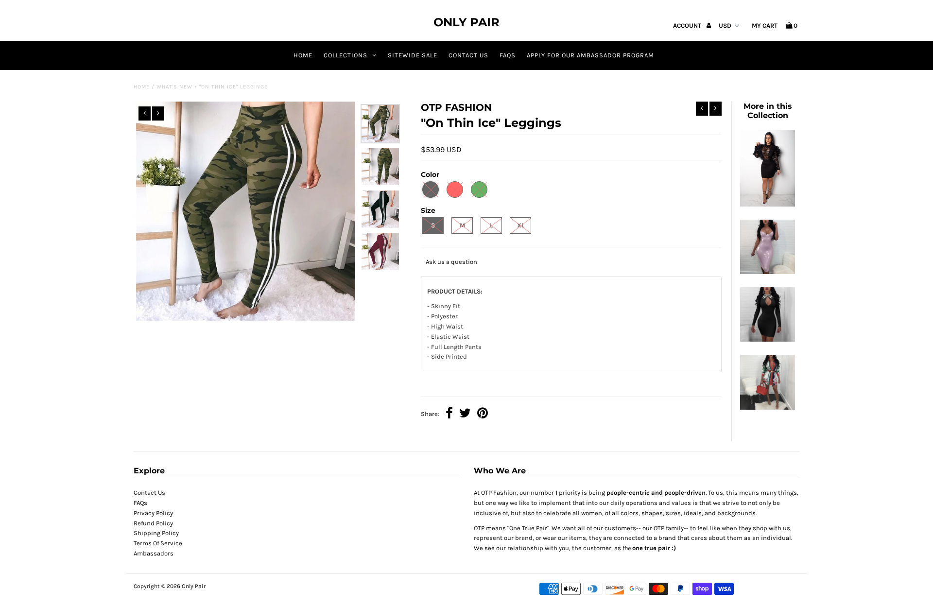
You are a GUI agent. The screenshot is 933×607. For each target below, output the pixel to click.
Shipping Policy (156, 533)
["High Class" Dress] (767, 204)
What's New (174, 87)
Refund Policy (153, 523)
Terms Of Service (158, 543)
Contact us (468, 55)
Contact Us (149, 492)
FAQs (508, 55)
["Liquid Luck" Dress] (767, 272)
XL (520, 225)
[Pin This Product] (482, 414)
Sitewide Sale (412, 55)
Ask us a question (451, 261)
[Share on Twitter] (465, 414)
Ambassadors (153, 553)
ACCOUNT (688, 25)
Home (303, 55)
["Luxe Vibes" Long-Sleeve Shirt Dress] (767, 407)
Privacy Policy (153, 513)
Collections (345, 55)
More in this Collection (767, 111)
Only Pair (466, 22)
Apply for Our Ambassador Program (590, 55)
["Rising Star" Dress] (767, 339)
